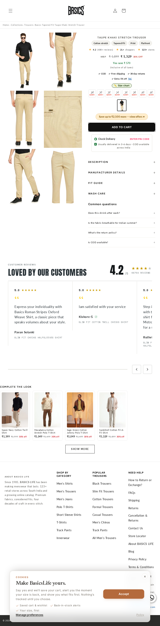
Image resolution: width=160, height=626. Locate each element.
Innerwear (63, 538)
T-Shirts (62, 522)
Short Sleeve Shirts (69, 514)
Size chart (121, 85)
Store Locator (137, 536)
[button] (10, 10)
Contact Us (135, 528)
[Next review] (147, 369)
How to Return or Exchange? (140, 482)
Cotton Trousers (102, 499)
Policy (140, 614)
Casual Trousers (102, 514)
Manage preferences (29, 614)
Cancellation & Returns (137, 518)
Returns (133, 508)
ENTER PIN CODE (139, 139)
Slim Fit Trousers (103, 491)
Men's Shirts (65, 483)
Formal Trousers (102, 507)
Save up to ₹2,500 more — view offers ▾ (122, 116)
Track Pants (64, 530)
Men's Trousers (66, 491)
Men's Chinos (101, 522)
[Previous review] (136, 369)
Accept (124, 594)
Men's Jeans (65, 499)
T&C (130, 79)
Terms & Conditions (141, 567)
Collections (17, 25)
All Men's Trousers (104, 538)
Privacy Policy (137, 559)
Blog (131, 551)
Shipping (134, 500)
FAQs (131, 492)
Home (6, 25)
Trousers (28, 25)
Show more (80, 449)
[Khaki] (121, 105)
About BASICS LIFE (141, 543)
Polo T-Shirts (65, 507)
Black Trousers (101, 483)
